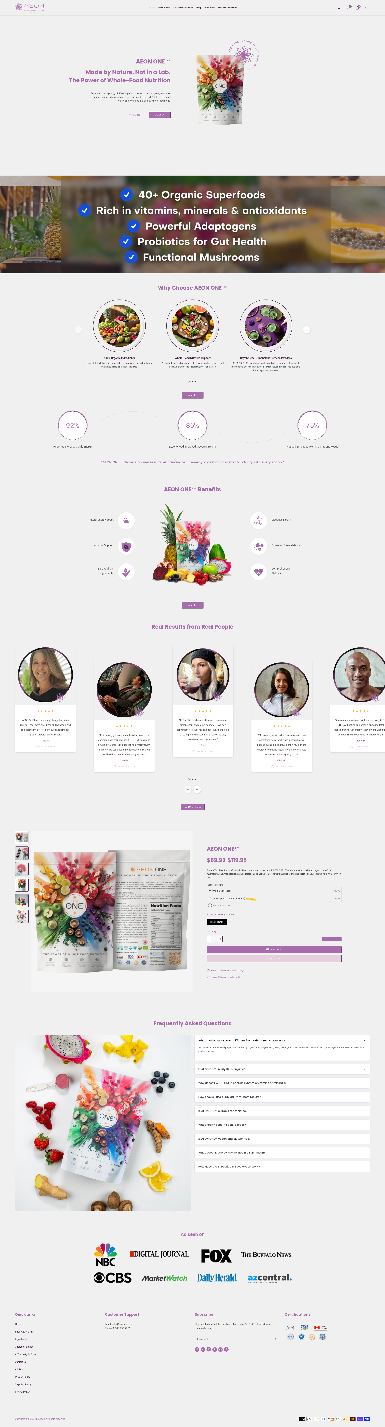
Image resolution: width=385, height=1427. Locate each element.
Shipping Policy (23, 1384)
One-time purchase (221, 891)
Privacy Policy (22, 1377)
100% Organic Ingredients (119, 358)
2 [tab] (192, 381)
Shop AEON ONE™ (24, 1331)
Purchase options (215, 885)
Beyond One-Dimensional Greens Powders (266, 358)
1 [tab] (189, 381)
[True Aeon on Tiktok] (226, 1349)
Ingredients (21, 1339)
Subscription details (222, 905)
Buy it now (274, 958)
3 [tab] (195, 381)
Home (18, 1324)
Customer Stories (24, 1346)
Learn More (192, 395)
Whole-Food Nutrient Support (193, 358)
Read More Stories (192, 807)
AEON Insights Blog (25, 1354)
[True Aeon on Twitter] (208, 1349)
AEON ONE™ (223, 849)
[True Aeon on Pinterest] (214, 1349)
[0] (348, 8)
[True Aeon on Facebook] (197, 1349)
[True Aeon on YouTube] (220, 1349)
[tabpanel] (119, 337)
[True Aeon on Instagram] (203, 1349)
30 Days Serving (216, 922)
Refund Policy (22, 1392)
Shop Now (159, 115)
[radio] (210, 891)
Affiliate (19, 1369)
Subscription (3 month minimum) (233, 898)
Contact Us (20, 1362)
